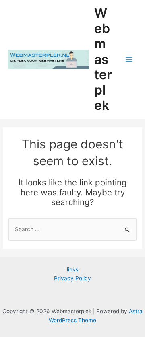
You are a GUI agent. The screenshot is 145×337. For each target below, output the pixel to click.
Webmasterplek (103, 59)
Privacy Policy (72, 278)
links (72, 269)
